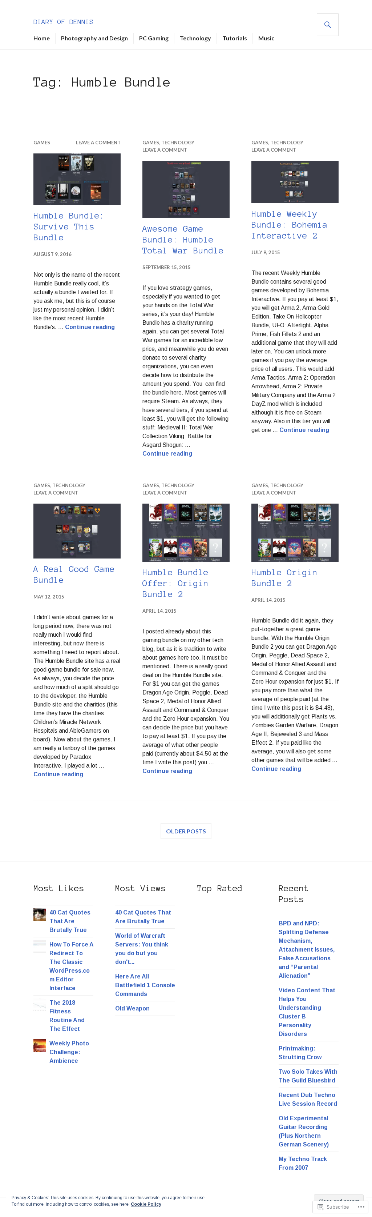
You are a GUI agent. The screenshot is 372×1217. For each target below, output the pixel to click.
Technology (195, 38)
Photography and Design (94, 38)
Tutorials (234, 38)
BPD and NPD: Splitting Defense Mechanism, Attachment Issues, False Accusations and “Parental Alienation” (307, 949)
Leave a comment (98, 142)
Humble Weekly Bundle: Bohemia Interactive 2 (289, 224)
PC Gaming (154, 38)
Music (266, 38)
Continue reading (90, 327)
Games (41, 142)
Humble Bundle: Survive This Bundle (69, 226)
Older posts (186, 831)
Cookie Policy (146, 1204)
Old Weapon (132, 1008)
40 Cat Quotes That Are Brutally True (69, 921)
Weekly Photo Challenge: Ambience (69, 1052)
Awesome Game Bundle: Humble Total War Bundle (183, 239)
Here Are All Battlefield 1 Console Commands (145, 985)
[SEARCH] (328, 24)
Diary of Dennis (63, 21)
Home (41, 38)
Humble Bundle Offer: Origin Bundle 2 (175, 583)
